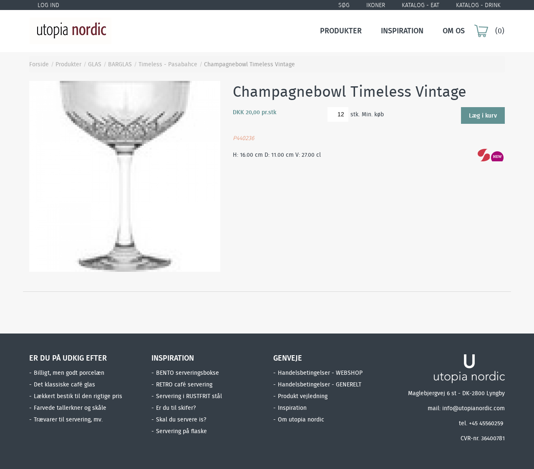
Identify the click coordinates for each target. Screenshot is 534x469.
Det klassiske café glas (64, 384)
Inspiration (402, 30)
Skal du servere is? (181, 419)
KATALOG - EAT (420, 5)
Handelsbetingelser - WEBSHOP (320, 373)
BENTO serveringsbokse (187, 373)
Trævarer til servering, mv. (68, 419)
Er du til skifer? (176, 408)
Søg (344, 5)
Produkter (341, 30)
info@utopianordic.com (473, 408)
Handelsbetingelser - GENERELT (319, 384)
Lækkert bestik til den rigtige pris (78, 396)
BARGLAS (120, 64)
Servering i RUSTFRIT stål (189, 396)
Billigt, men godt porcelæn (69, 373)
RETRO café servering (184, 384)
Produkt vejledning (302, 396)
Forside (39, 64)
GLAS (94, 64)
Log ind (48, 5)
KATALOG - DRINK (478, 5)
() (499, 30)
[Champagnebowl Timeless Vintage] (124, 176)
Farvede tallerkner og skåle (70, 408)
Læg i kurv (483, 113)
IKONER (375, 5)
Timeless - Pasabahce (168, 64)
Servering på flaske (181, 431)
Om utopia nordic (301, 419)
